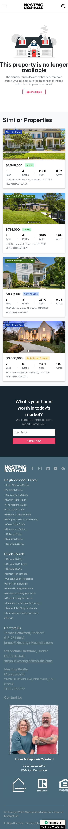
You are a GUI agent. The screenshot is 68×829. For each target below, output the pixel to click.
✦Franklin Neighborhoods (18, 598)
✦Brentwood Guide (14, 529)
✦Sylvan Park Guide (15, 499)
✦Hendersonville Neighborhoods (22, 603)
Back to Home (34, 91)
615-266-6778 (14, 674)
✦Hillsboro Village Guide (17, 514)
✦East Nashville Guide (16, 485)
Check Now (34, 440)
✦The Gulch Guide (14, 509)
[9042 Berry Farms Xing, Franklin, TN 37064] (34, 144)
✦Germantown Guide (16, 495)
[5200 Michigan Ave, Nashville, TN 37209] (34, 272)
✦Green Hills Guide (14, 524)
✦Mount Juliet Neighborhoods (20, 608)
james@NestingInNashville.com (28, 643)
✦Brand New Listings (15, 573)
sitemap (8, 618)
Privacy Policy (33, 822)
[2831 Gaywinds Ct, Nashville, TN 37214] (34, 208)
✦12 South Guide (13, 490)
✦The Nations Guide (15, 504)
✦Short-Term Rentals (16, 583)
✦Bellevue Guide (13, 534)
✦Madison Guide (13, 539)
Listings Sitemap (13, 822)
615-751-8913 (14, 638)
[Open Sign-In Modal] (63, 6)
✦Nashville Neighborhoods (18, 588)
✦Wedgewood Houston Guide (20, 519)
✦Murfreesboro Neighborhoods (21, 613)
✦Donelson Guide (14, 544)
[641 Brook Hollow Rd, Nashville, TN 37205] (34, 337)
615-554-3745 (14, 656)
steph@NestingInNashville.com (28, 661)
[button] (4, 6)
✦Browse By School (15, 564)
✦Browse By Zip (13, 569)
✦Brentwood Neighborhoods (20, 593)
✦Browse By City (13, 559)
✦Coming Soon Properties (18, 578)
